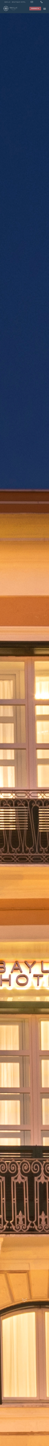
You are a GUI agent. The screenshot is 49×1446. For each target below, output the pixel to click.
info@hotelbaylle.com (32, 2)
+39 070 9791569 (41, 2)
